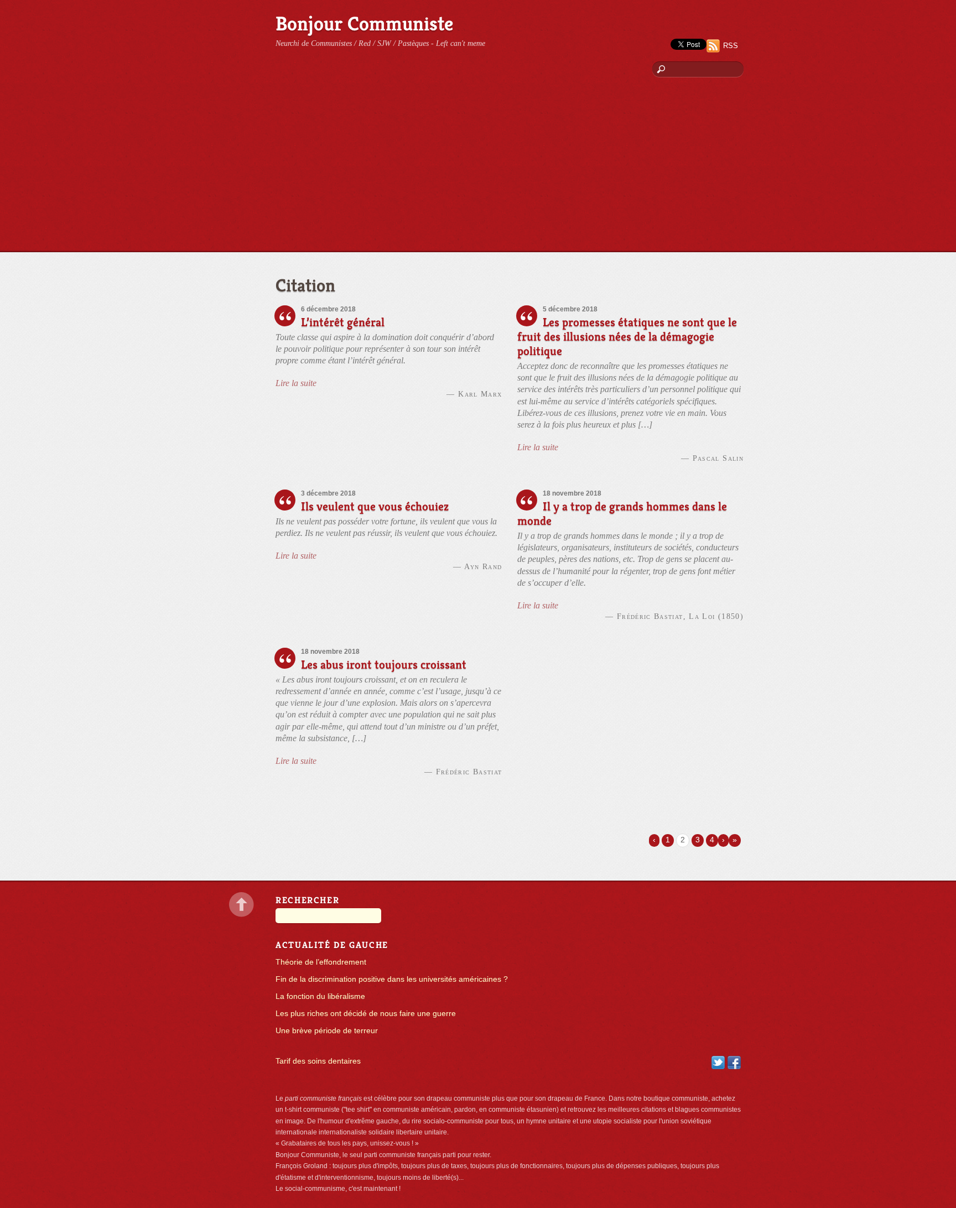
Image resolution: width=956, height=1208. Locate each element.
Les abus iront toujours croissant (383, 664)
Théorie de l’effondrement (321, 962)
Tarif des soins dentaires (318, 1061)
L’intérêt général (343, 322)
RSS (730, 45)
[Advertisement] (478, 168)
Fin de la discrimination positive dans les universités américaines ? (392, 979)
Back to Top (241, 904)
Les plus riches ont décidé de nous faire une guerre (366, 1013)
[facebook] (734, 1062)
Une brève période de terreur (327, 1031)
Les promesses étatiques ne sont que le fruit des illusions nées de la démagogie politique (627, 336)
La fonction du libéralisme (320, 996)
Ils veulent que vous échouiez (375, 506)
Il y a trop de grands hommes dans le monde (622, 513)
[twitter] (718, 1062)
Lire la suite (296, 383)
